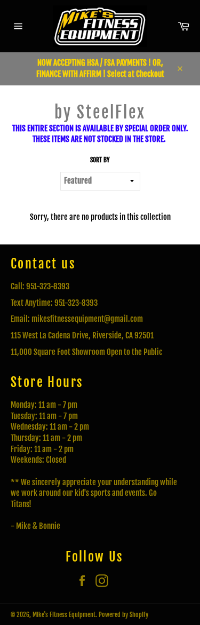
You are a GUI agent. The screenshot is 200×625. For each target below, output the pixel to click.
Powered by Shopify (123, 615)
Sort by (100, 160)
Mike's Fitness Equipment (64, 615)
